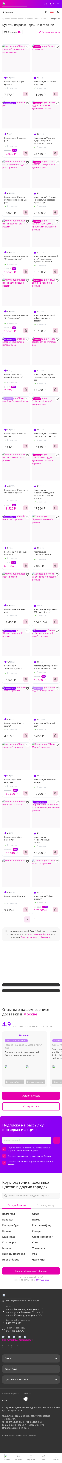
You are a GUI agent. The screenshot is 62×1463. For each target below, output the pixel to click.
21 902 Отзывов (31, 1026)
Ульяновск (38, 1248)
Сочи (35, 1242)
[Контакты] (58, 12)
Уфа (34, 1254)
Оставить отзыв (31, 1095)
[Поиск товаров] (46, 4)
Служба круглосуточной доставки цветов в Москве (32, 1407)
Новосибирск (10, 1259)
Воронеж (7, 1219)
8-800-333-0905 (42, 1279)
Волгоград (8, 1214)
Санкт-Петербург (42, 1236)
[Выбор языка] (52, 12)
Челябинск (38, 1259)
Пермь (36, 1219)
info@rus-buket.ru (15, 1330)
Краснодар (8, 1236)
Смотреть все (31, 1106)
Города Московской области (31, 1270)
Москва (9, 12)
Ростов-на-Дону (41, 1225)
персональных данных (29, 1150)
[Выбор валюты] (46, 12)
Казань (6, 1231)
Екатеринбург (10, 1225)
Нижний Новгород (13, 1254)
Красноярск (9, 1242)
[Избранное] (52, 4)
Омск (35, 1214)
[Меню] (58, 4)
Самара (36, 1231)
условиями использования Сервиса (34, 1156)
